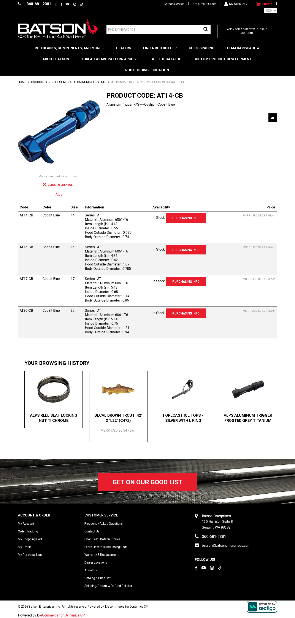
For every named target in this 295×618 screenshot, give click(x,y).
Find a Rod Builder (160, 48)
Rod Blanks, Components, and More (68, 48)
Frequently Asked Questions (103, 523)
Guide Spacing (201, 48)
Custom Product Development (222, 59)
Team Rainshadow (243, 48)
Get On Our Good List (147, 482)
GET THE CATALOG (166, 59)
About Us (90, 570)
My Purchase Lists (30, 554)
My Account (237, 4)
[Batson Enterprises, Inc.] (58, 29)
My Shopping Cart (30, 539)
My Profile (25, 547)
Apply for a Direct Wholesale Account (247, 31)
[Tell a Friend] (272, 117)
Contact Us (91, 531)
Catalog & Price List (97, 578)
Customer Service (101, 515)
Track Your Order (204, 4)
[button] (264, 4)
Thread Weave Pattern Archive (109, 59)
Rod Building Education (147, 70)
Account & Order (34, 515)
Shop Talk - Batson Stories (102, 539)
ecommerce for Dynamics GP (128, 606)
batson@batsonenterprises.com (226, 545)
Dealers (123, 48)
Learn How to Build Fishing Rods (105, 547)
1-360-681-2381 (36, 4)
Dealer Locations (95, 562)
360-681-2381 (214, 536)
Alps (59, 194)
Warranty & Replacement (101, 554)
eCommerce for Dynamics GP (62, 615)
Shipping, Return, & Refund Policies (108, 586)
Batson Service (174, 4)
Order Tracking (28, 531)
